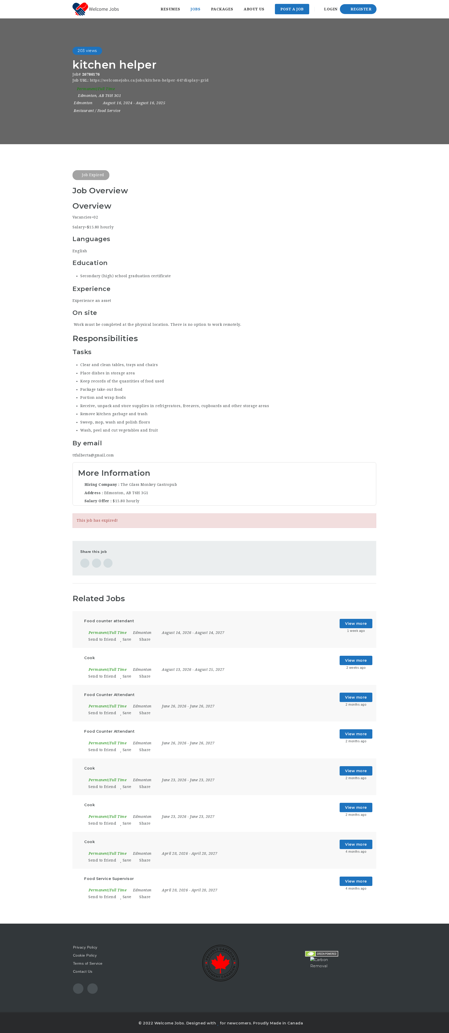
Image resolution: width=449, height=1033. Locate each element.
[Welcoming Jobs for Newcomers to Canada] (95, 9)
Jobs (195, 9)
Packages (222, 9)
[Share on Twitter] (96, 563)
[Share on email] (108, 563)
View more (356, 623)
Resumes (170, 9)
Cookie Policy (85, 955)
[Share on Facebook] (84, 563)
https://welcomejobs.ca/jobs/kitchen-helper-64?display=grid (149, 80)
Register (360, 9)
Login (330, 9)
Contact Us (83, 971)
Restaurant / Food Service (97, 111)
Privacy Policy (85, 947)
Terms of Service (88, 963)
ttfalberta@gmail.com (93, 455)
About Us (254, 9)
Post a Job (292, 9)
